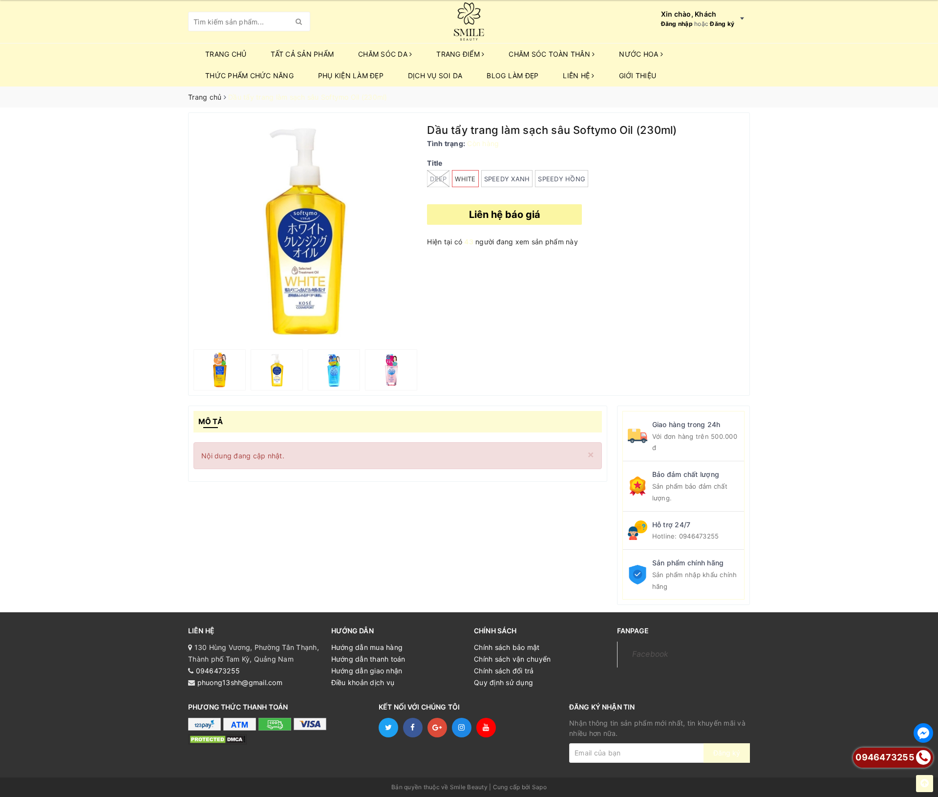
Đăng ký (722, 23)
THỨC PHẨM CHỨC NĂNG (249, 75)
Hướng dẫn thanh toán (368, 659)
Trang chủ (225, 54)
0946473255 (699, 536)
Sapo (539, 787)
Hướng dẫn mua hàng (367, 647)
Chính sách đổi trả (504, 671)
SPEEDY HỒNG (561, 179)
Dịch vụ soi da (435, 75)
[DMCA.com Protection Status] (217, 738)
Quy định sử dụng (503, 682)
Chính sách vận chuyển (512, 659)
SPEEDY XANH (507, 179)
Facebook (650, 654)
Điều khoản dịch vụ (363, 682)
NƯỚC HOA (639, 54)
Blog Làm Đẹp (512, 75)
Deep (438, 179)
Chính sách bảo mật (507, 647)
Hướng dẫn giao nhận (367, 671)
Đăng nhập (677, 23)
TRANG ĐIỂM (459, 54)
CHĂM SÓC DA (383, 54)
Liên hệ (577, 75)
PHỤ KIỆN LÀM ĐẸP (351, 75)
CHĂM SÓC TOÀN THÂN (550, 54)
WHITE (465, 179)
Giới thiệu (638, 75)
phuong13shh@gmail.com (239, 682)
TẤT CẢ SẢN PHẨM (302, 54)
